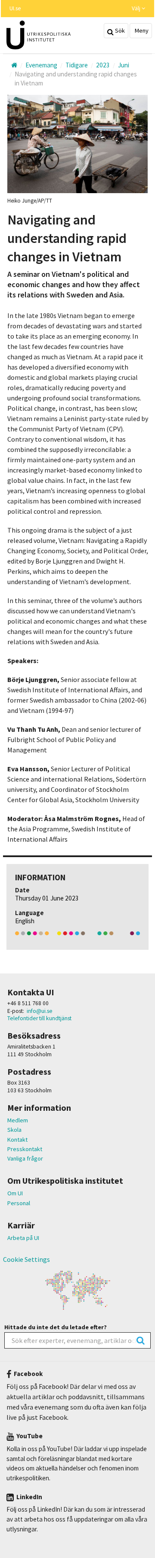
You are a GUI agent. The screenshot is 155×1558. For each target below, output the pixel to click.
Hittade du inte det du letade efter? (55, 1327)
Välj (137, 8)
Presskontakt (24, 1149)
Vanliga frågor (25, 1158)
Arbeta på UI (23, 1238)
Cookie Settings (26, 1259)
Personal (18, 1203)
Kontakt (17, 1139)
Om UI (15, 1193)
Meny (141, 30)
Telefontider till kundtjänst (39, 1018)
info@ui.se (40, 1011)
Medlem (17, 1120)
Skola (14, 1130)
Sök (119, 30)
